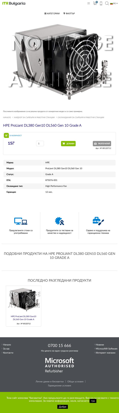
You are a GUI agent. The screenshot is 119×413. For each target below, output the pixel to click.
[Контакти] (101, 4)
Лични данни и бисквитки (50, 381)
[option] (23, 306)
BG (114, 3)
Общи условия (75, 381)
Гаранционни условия (59, 385)
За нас (6, 349)
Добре (62, 407)
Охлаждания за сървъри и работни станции (81, 117)
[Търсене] (107, 3)
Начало (7, 117)
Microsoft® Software (106, 349)
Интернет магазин (105, 353)
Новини (100, 345)
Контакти (8, 353)
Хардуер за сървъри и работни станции (34, 117)
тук (93, 401)
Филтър (70, 14)
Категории (53, 14)
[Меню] (88, 4)
